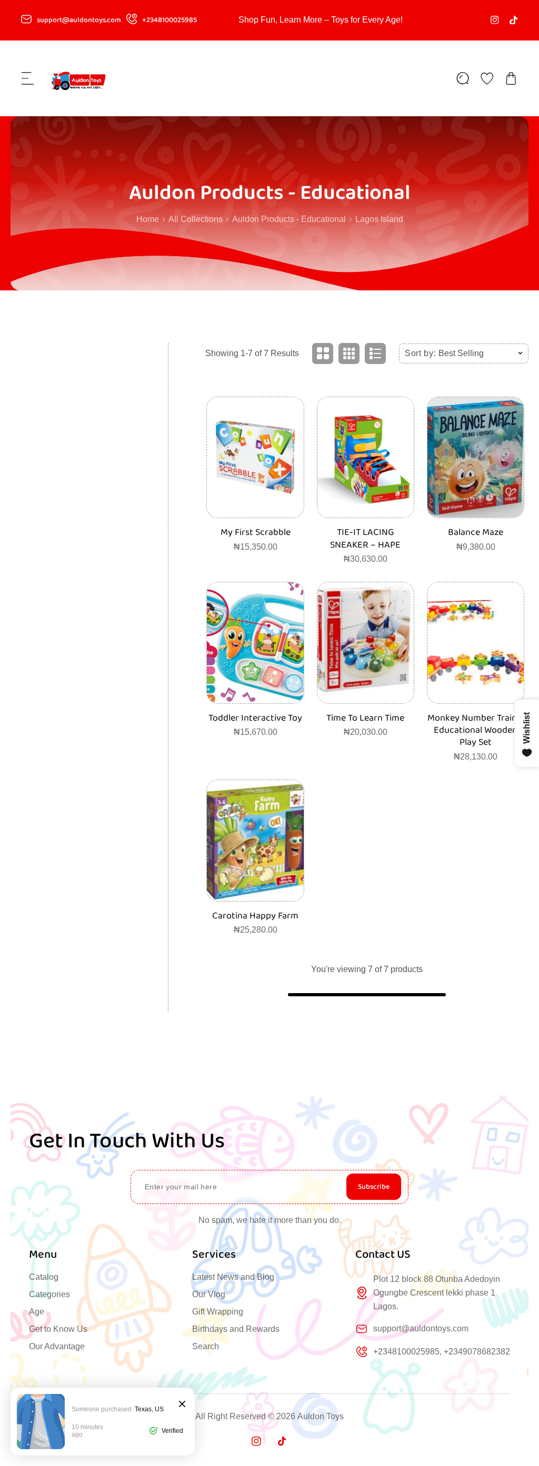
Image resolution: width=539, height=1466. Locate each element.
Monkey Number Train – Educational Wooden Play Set (475, 730)
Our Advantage (57, 1346)
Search (205, 1346)
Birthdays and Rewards (236, 1329)
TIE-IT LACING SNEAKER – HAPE (365, 539)
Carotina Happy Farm (255, 916)
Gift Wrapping (217, 1311)
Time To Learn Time (365, 718)
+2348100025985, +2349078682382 (441, 1351)
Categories (49, 1294)
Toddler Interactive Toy (255, 718)
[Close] (182, 1404)
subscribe (374, 1186)
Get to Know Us (58, 1329)
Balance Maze (475, 533)
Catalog (43, 1276)
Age (36, 1311)
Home (147, 219)
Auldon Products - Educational (289, 219)
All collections (195, 219)
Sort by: (420, 353)
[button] (28, 78)
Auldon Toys (320, 1416)
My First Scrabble (256, 533)
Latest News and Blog (233, 1276)
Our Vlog (208, 1294)
